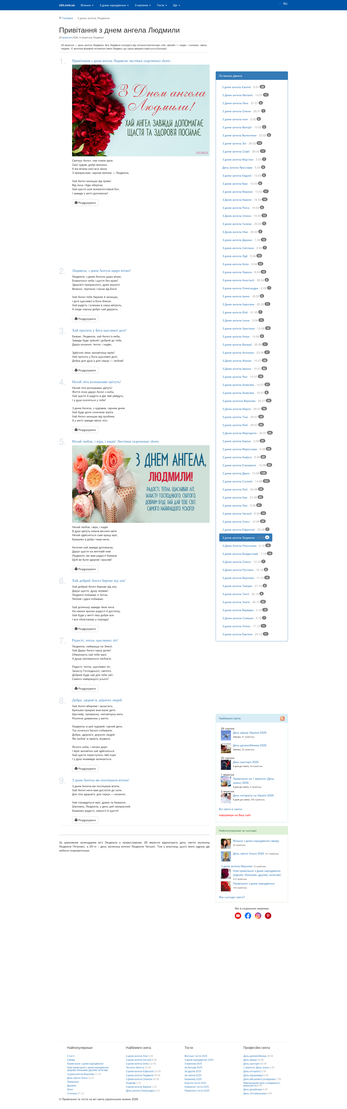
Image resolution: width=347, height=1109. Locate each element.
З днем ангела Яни (242, 377)
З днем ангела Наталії (243, 513)
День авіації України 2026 (249, 732)
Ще (175, 5)
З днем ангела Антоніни (245, 352)
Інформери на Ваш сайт (235, 815)
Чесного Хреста (135, 1067)
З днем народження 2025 (199, 1060)
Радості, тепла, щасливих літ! (95, 640)
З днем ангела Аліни (242, 336)
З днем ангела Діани (243, 473)
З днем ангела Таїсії (242, 594)
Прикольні (73, 1081)
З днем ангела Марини (244, 191)
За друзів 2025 (193, 1071)
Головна (67, 18)
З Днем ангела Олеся (243, 562)
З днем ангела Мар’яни (243, 159)
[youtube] (238, 915)
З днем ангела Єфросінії (245, 529)
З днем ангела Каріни (243, 441)
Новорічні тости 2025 (197, 1086)
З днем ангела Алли (242, 264)
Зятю (70, 1089)
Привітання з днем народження (254, 883)
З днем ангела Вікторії (243, 127)
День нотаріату (252, 1071)
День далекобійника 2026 (249, 745)
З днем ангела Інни (240, 119)
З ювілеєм (142, 5)
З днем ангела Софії (243, 151)
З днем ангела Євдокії (243, 175)
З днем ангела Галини (243, 224)
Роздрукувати (87, 203)
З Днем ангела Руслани (244, 570)
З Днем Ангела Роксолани (245, 546)
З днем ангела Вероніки (245, 578)
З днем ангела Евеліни (244, 634)
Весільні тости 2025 (196, 1056)
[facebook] (248, 915)
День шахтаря (251, 1063)
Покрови (131, 1083)
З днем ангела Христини (245, 328)
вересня (67, 37)
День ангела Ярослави (243, 167)
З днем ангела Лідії (241, 256)
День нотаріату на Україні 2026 (253, 795)
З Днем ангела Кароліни (245, 304)
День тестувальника (254, 1093)
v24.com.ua (67, 5)
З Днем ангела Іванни (244, 369)
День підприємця (253, 1075)
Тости (161, 5)
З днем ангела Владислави (246, 554)
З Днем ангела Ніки (241, 232)
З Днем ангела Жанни (244, 360)
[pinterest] (268, 915)
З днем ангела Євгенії (243, 87)
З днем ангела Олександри (246, 288)
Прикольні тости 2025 (197, 1090)
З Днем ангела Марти (243, 409)
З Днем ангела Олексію (139, 1079)
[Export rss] (282, 718)
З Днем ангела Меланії (244, 95)
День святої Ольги (77, 1078)
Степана (72, 1093)
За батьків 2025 (193, 1067)
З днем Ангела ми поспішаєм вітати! (100, 779)
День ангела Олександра (140, 1090)
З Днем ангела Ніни (241, 103)
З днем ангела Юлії (241, 312)
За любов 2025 (193, 1075)
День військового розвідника (259, 1079)
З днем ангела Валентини (246, 135)
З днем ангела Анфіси (243, 457)
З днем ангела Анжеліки (245, 385)
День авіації (250, 1060)
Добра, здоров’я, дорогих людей (97, 699)
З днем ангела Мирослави (246, 449)
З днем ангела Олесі (243, 521)
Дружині (71, 1085)
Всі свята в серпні (230, 809)
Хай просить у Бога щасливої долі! (99, 330)
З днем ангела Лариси (243, 272)
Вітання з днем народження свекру (256, 841)
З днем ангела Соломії (245, 481)
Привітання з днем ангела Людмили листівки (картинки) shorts (121, 60)
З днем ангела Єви (242, 497)
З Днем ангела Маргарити (246, 433)
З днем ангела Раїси (242, 208)
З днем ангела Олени (243, 111)
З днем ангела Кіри (241, 183)
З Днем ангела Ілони (242, 320)
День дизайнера (252, 1089)
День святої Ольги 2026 (248, 853)
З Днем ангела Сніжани (243, 618)
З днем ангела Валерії (244, 344)
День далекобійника (254, 1056)
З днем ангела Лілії (242, 489)
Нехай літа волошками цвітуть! (96, 381)
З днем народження (113, 5)
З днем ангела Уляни (243, 626)
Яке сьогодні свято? (232, 897)
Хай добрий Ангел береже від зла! (99, 580)
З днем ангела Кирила (138, 1086)
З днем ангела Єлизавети (246, 465)
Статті (71, 1056)
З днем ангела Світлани (243, 248)
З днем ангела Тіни (242, 417)
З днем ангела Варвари (244, 610)
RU (285, 4)
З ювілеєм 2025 (193, 1063)
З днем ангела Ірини (242, 296)
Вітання (86, 5)
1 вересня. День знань (256, 1067)
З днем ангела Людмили (245, 537)
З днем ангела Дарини (243, 240)
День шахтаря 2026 (246, 762)
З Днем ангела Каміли (244, 200)
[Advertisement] (134, 236)
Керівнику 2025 (193, 1079)
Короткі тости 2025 (195, 1083)
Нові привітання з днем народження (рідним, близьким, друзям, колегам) (257, 873)
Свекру (71, 1060)
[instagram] (258, 915)
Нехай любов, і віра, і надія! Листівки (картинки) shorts (115, 441)
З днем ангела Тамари (243, 586)
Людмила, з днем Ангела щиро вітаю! (101, 270)
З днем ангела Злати (243, 602)
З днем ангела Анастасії (244, 280)
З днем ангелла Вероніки (246, 401)
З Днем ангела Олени (244, 216)
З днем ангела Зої (241, 143)
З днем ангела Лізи (241, 505)
